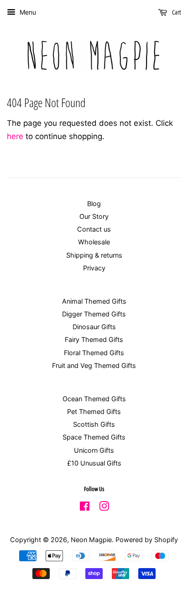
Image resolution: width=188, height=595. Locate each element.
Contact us (94, 229)
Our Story (94, 216)
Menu (27, 12)
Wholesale (94, 242)
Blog (94, 203)
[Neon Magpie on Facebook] (84, 508)
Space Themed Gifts (94, 437)
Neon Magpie (91, 539)
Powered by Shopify (146, 539)
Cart (176, 12)
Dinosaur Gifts (94, 327)
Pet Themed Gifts (94, 411)
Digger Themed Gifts (94, 314)
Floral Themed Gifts (94, 353)
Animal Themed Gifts (94, 301)
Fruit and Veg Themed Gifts (94, 365)
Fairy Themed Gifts (94, 339)
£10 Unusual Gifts (94, 463)
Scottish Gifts (94, 424)
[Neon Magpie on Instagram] (104, 508)
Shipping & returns (94, 255)
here (15, 136)
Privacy (94, 268)
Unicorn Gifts (94, 450)
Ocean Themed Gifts (94, 399)
